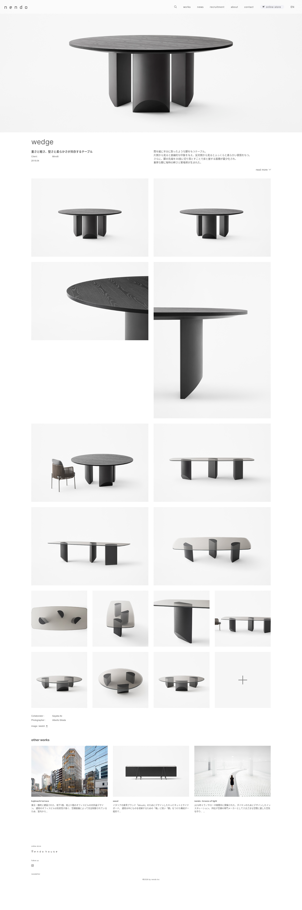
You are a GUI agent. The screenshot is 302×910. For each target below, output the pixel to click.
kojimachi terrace (40, 801)
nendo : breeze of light (205, 801)
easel (115, 801)
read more (262, 169)
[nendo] (16, 6)
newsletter (35, 874)
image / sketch (38, 725)
